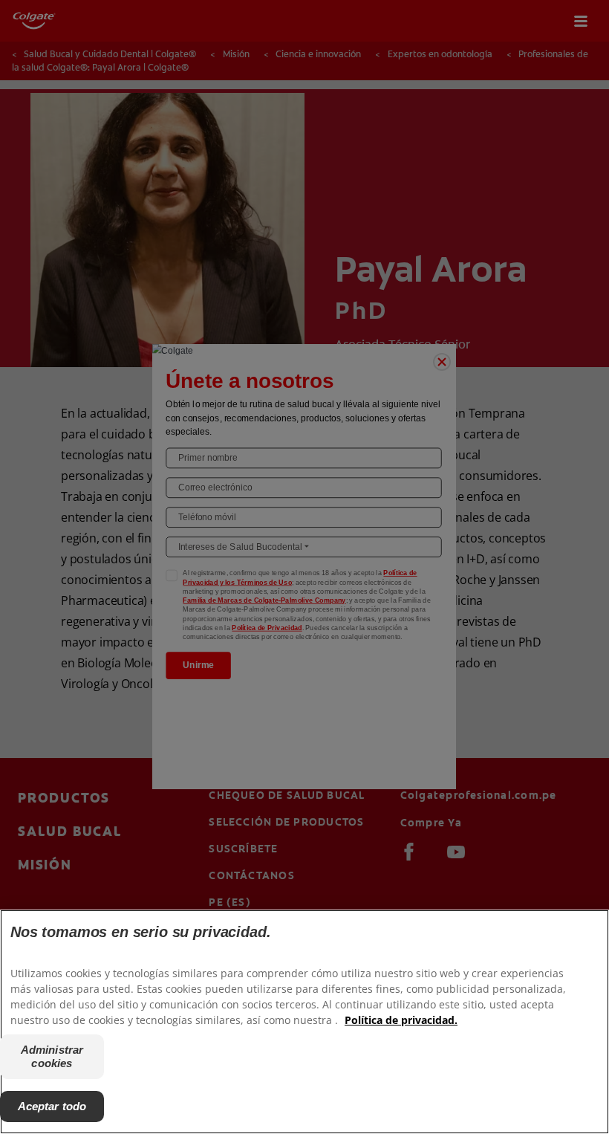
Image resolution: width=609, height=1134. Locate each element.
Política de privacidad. (401, 1020)
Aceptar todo (52, 1106)
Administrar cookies (52, 1056)
